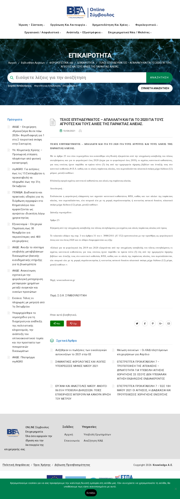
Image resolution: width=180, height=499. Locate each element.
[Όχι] (175, 490)
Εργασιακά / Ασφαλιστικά (42, 32)
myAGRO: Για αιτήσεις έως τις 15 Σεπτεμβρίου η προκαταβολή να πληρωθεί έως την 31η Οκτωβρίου (28, 178)
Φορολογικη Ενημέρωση (47, 85)
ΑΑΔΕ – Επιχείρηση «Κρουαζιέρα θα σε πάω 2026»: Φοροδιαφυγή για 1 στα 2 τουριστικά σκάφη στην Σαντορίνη (28, 135)
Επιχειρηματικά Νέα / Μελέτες (129, 32)
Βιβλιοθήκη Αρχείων (33, 62)
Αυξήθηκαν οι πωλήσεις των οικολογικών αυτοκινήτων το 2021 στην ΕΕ (81, 352)
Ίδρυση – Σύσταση (31, 24)
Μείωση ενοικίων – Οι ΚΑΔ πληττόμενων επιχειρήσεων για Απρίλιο (142, 352)
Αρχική (12, 62)
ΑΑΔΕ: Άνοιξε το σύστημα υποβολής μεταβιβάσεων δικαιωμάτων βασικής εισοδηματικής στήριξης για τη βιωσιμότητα (28, 256)
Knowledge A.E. (163, 465)
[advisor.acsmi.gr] (169, 323)
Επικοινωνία (71, 440)
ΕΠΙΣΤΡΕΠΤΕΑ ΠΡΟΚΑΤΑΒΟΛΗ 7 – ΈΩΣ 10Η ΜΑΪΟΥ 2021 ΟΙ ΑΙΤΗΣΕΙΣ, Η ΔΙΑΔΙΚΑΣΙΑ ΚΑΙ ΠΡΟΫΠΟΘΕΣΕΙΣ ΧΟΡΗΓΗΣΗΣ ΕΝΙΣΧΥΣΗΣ (144, 390)
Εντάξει (91, 492)
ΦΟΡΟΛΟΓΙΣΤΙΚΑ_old (61, 62)
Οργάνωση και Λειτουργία (68, 24)
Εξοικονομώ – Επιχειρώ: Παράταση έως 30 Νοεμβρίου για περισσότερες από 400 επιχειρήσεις (27, 233)
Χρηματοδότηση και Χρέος (110, 24)
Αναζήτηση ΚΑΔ (93, 440)
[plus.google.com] (161, 323)
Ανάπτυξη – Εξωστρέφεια (84, 32)
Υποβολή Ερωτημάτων (97, 434)
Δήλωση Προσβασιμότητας (72, 464)
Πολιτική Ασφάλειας (16, 464)
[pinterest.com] (153, 323)
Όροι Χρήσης (42, 464)
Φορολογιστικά (146, 24)
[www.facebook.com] (145, 323)
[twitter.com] (137, 323)
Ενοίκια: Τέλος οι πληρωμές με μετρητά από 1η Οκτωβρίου (28, 302)
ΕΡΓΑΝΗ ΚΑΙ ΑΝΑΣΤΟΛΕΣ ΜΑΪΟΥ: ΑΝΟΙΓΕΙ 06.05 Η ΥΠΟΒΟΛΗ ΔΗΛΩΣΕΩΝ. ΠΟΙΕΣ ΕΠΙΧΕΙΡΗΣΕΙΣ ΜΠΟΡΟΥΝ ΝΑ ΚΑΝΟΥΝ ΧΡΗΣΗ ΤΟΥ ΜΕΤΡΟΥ (83, 392)
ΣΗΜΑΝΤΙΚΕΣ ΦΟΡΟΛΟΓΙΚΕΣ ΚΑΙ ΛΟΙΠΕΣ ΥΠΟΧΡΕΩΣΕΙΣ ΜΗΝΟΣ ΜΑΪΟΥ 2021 (80, 364)
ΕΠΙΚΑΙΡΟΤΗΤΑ (86, 62)
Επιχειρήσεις (70, 85)
